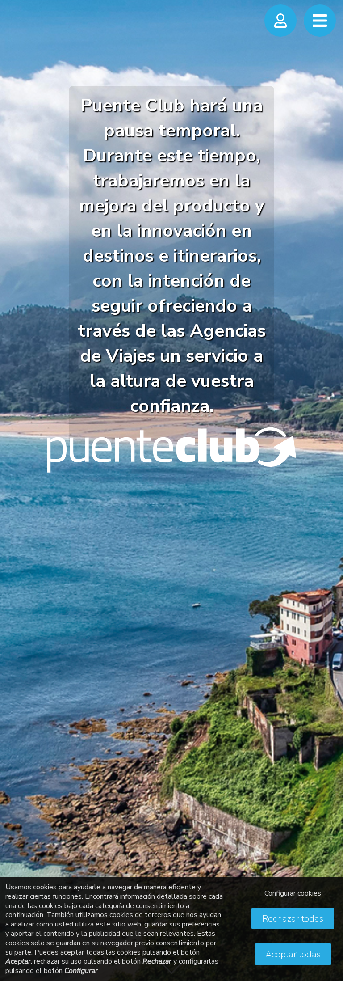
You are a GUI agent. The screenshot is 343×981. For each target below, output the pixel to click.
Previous (15, 481)
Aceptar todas (293, 954)
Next (327, 481)
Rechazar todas (292, 919)
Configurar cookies (292, 893)
